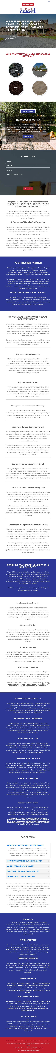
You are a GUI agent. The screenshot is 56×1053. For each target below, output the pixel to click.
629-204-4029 (28, 4)
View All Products (28, 111)
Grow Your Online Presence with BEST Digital (28, 1050)
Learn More (28, 136)
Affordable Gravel (21, 1047)
